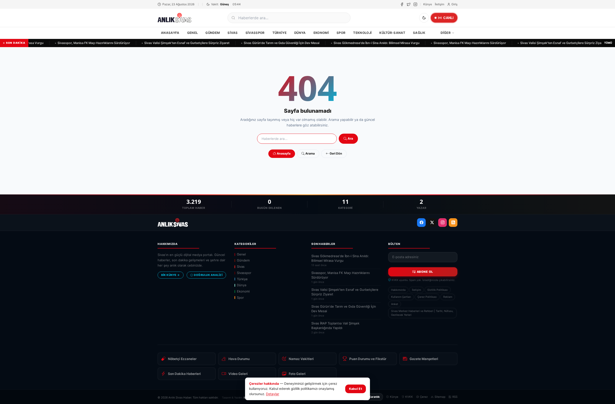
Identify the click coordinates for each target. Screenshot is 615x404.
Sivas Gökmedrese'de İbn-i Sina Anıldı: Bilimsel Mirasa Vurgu (371, 43)
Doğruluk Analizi (208, 275)
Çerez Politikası (427, 296)
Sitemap (440, 396)
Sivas (233, 33)
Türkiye (279, 33)
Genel (192, 33)
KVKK (409, 396)
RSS (454, 396)
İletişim (439, 4)
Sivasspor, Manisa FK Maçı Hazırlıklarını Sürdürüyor (88, 43)
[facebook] (402, 4)
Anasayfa (170, 33)
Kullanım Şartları (401, 296)
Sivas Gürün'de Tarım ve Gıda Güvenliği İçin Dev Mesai (276, 43)
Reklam (447, 296)
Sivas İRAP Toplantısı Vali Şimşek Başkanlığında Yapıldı (335, 327)
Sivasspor (255, 33)
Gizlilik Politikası (437, 290)
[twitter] (409, 4)
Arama (310, 153)
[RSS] (453, 222)
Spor (341, 33)
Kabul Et (355, 389)
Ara (350, 138)
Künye (427, 4)
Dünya (300, 33)
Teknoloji (362, 33)
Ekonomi (321, 33)
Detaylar (272, 394)
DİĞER (446, 33)
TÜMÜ (608, 42)
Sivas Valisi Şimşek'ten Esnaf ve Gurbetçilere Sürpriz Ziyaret (181, 43)
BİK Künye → (170, 275)
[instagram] (415, 4)
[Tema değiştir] (424, 18)
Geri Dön (336, 153)
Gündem (212, 33)
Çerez (424, 396)
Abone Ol (425, 271)
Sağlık (419, 33)
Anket (394, 304)
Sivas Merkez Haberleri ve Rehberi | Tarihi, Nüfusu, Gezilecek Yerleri (422, 313)
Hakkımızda (398, 290)
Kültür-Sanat (392, 33)
